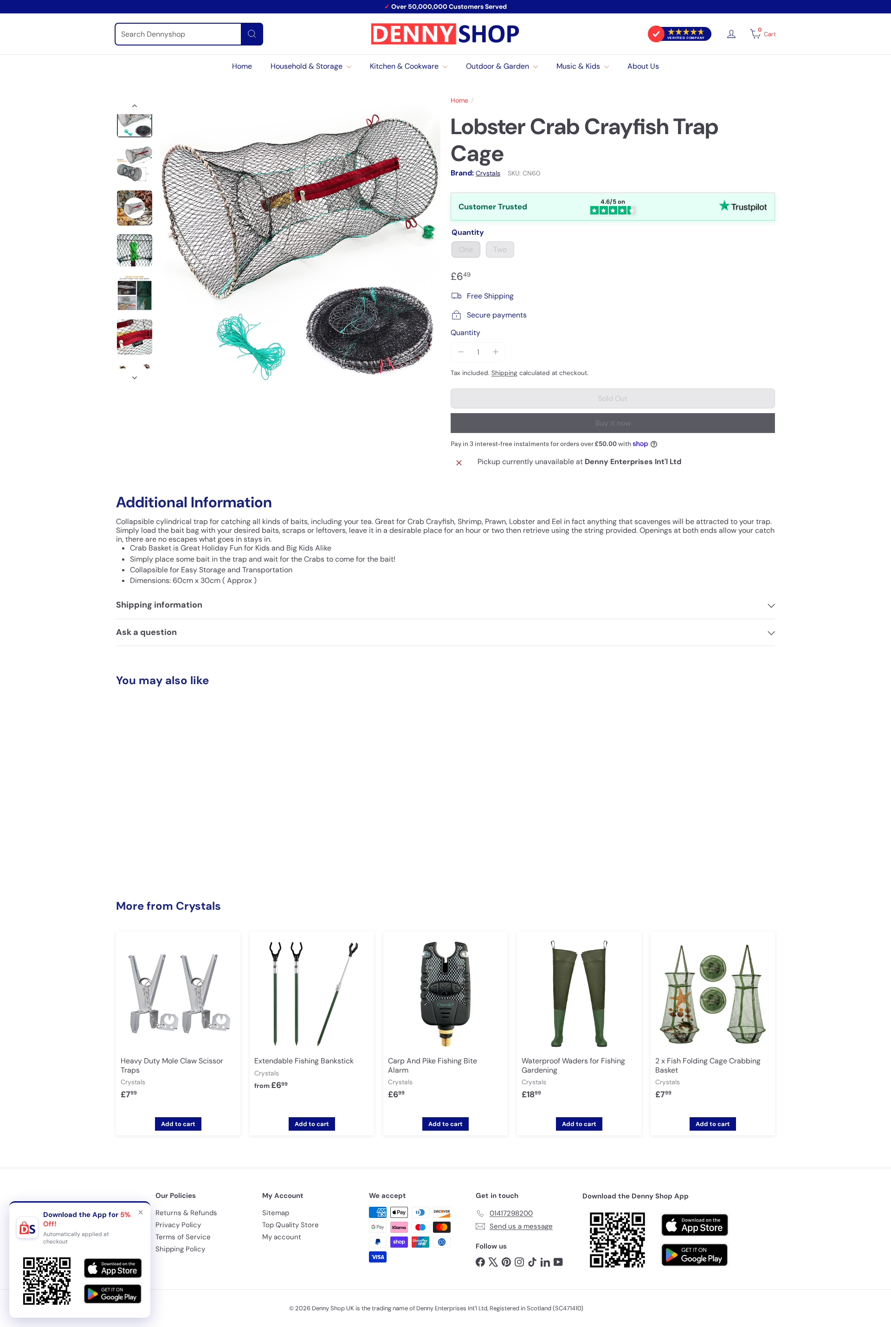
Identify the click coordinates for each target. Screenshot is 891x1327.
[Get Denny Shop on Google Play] (695, 1254)
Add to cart (178, 1124)
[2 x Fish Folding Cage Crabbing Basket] (713, 1022)
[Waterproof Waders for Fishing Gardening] (579, 1022)
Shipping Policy (180, 1249)
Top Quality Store (290, 1225)
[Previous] (134, 107)
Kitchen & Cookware (405, 66)
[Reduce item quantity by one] (461, 352)
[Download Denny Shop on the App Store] (695, 1225)
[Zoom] (300, 241)
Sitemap (275, 1212)
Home (242, 66)
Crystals (198, 906)
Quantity (465, 332)
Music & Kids (579, 66)
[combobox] (189, 34)
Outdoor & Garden (498, 66)
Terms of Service (183, 1237)
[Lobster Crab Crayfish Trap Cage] (167, 786)
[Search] (252, 34)
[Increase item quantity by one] (495, 352)
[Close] (141, 1212)
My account (281, 1237)
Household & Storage (307, 66)
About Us (643, 66)
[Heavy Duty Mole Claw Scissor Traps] (178, 1022)
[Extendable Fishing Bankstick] (312, 1018)
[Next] (134, 375)
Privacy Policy (178, 1225)
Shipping (504, 373)
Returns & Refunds (186, 1212)
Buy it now (613, 423)
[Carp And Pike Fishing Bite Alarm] (445, 1022)
